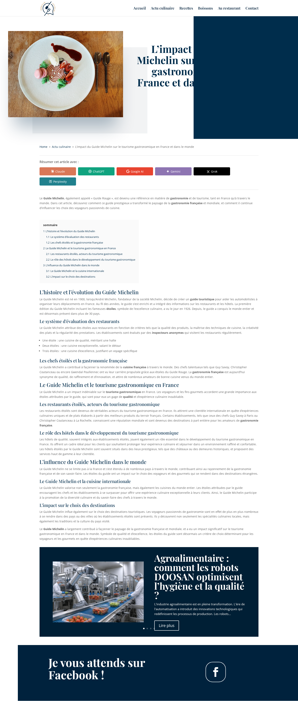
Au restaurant (229, 9)
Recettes (186, 9)
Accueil (139, 9)
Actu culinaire (162, 9)
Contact (251, 9)
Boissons (205, 9)
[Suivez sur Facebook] (216, 672)
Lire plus (167, 625)
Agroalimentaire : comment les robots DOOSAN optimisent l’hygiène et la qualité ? (199, 576)
